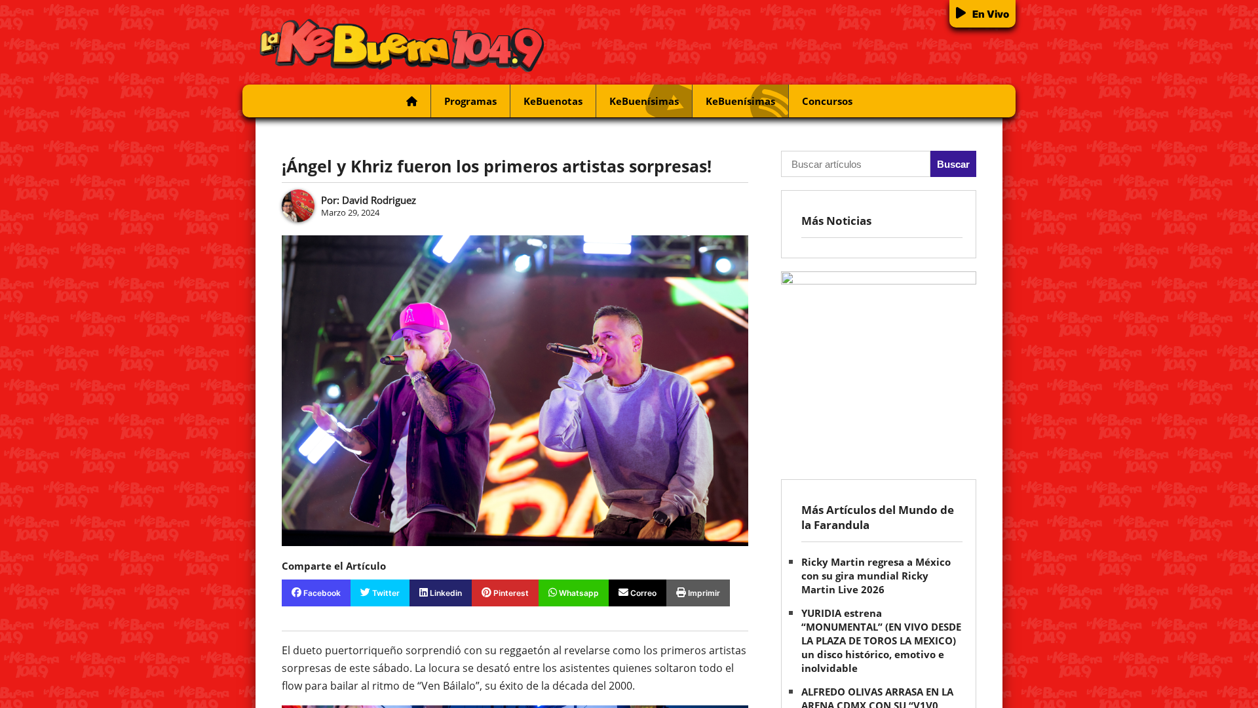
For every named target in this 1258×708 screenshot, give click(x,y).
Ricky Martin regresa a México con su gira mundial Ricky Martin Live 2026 (876, 575)
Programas (470, 101)
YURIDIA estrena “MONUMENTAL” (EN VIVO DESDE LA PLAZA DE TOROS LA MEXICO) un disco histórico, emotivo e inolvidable (881, 640)
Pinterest (510, 593)
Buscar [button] (953, 164)
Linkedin (445, 593)
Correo (642, 593)
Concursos (827, 101)
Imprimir (703, 593)
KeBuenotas (553, 101)
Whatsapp (578, 593)
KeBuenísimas (644, 101)
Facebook (321, 593)
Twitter (385, 593)
